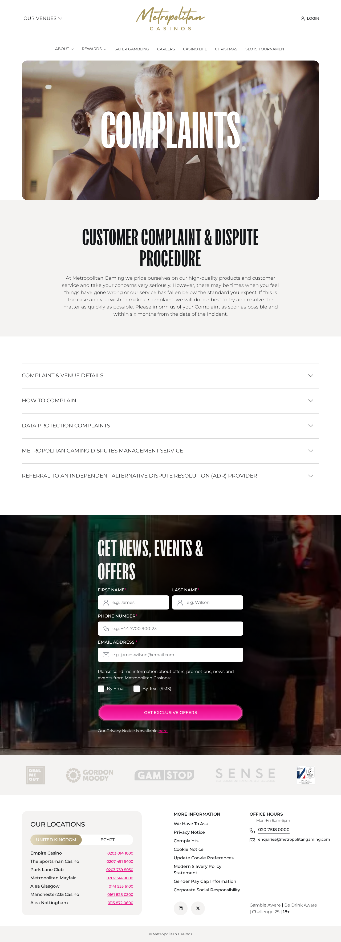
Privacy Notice (189, 832)
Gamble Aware (265, 905)
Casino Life (195, 49)
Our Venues (40, 18)
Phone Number (117, 616)
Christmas (226, 49)
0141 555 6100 (121, 886)
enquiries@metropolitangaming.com (294, 839)
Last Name (185, 589)
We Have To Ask (191, 823)
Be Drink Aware (300, 905)
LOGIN (313, 18)
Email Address (117, 642)
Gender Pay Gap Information (205, 881)
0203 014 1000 (120, 853)
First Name (112, 589)
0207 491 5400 (120, 861)
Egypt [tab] (107, 839)
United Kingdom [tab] (56, 839)
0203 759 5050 (119, 869)
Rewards (92, 48)
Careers (166, 49)
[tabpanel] (81, 879)
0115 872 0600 (120, 902)
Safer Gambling (132, 49)
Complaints (186, 840)
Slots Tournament (265, 49)
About (62, 48)
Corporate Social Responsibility (207, 889)
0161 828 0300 (120, 894)
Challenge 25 (265, 911)
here (163, 730)
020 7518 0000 (274, 829)
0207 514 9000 (120, 878)
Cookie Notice (189, 849)
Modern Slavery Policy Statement (197, 869)
